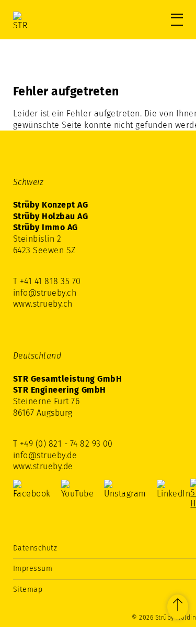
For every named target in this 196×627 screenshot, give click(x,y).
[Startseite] (57, 20)
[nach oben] (177, 606)
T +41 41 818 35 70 (47, 281)
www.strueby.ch (43, 304)
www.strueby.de (43, 466)
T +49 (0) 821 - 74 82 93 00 (63, 444)
